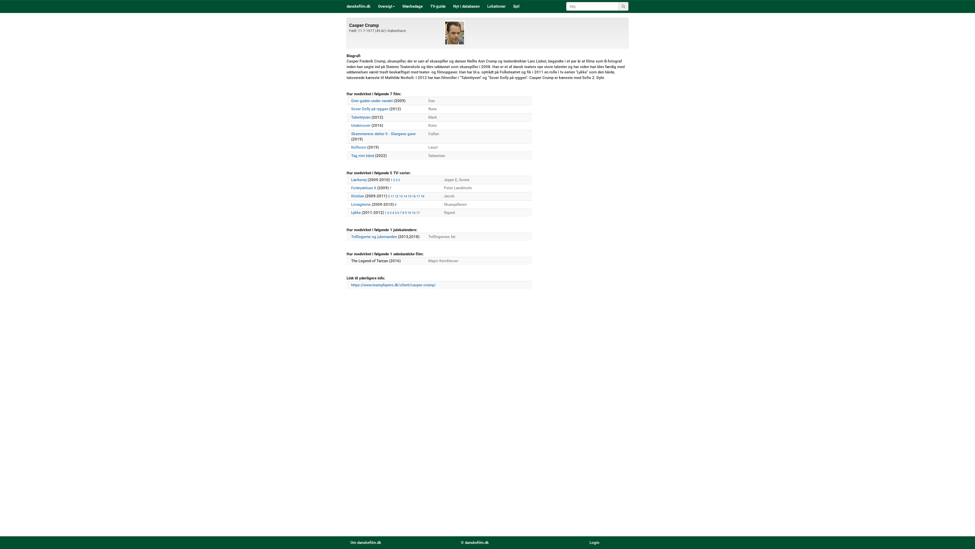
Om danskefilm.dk (365, 542)
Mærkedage (412, 6)
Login (594, 542)
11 (392, 196)
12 (396, 196)
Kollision (358, 147)
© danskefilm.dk (475, 542)
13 (401, 196)
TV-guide (438, 6)
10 (409, 213)
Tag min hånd (362, 155)
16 (414, 196)
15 (409, 196)
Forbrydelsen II (363, 188)
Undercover (360, 125)
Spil (516, 6)
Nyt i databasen (466, 6)
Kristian (357, 196)
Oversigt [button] (385, 6)
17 (418, 196)
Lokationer (496, 6)
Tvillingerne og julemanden (374, 236)
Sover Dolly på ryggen (369, 109)
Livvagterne (361, 204)
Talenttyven (360, 117)
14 (405, 196)
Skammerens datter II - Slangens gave (383, 134)
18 (422, 196)
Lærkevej (359, 180)
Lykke (356, 212)
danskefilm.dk (358, 6)
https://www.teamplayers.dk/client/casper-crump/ (393, 285)
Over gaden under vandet (372, 101)
